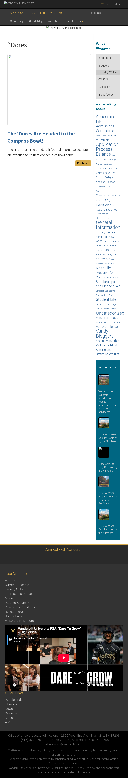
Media (9, 598)
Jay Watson (111, 72)
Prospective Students (20, 607)
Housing (100, 232)
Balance (103, 154)
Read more (83, 163)
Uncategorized (110, 313)
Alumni (10, 580)
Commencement (103, 191)
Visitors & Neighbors (19, 621)
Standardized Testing (106, 295)
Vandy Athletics (107, 327)
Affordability (35, 21)
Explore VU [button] (111, 4)
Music (111, 263)
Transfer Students (110, 309)
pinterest (81, 558)
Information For (72, 21)
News (9, 709)
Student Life (106, 299)
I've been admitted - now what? (106, 237)
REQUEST (35, 12)
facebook (45, 558)
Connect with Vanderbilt (64, 549)
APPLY (15, 12)
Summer (100, 304)
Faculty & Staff (15, 589)
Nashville (53, 21)
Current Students (17, 585)
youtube (63, 558)
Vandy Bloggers (105, 333)
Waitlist (114, 354)
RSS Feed (90, 558)
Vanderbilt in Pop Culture (108, 322)
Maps (9, 718)
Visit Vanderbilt (105, 345)
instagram (54, 558)
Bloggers (103, 65)
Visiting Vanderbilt (107, 340)
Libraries (11, 704)
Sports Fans (13, 616)
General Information (108, 225)
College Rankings (103, 187)
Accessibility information (63, 763)
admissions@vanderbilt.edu (64, 744)
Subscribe (104, 86)
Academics (95, 12)
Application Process (107, 147)
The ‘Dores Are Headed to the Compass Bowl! (41, 137)
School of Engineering (106, 291)
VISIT (55, 12)
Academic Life (105, 119)
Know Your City (104, 254)
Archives (103, 78)
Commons (102, 195)
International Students (105, 250)
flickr (72, 558)
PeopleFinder (14, 700)
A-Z (7, 722)
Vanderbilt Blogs (107, 318)
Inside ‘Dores (106, 94)
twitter (36, 558)
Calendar (11, 713)
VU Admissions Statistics (107, 350)
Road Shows (113, 277)
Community (17, 21)
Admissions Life (103, 136)
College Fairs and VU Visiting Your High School (107, 173)
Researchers (14, 612)
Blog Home (105, 58)
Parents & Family (17, 603)
